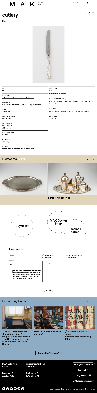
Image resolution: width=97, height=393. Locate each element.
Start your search (82, 364)
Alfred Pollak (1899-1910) (20, 105)
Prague (31, 105)
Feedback (48, 257)
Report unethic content (75, 255)
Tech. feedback (72, 257)
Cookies (92, 389)
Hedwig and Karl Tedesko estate (23, 98)
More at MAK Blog (47, 353)
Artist (21, 158)
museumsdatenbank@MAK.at (35, 365)
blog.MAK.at (82, 375)
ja (81, 3)
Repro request (49, 255)
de (74, 3)
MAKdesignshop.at (82, 380)
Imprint (75, 389)
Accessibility (83, 389)
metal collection (7, 98)
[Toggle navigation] (93, 3)
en (78, 3)
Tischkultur (6, 112)
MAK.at (82, 369)
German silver (6, 118)
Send (48, 289)
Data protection (66, 389)
